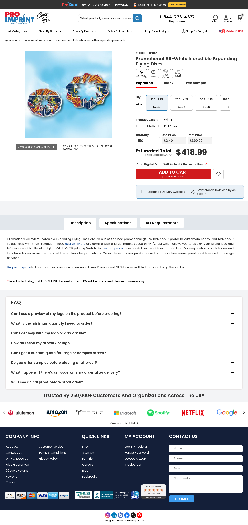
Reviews (11, 476)
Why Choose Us (17, 458)
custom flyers (75, 244)
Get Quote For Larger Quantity (34, 146)
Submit (181, 498)
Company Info (22, 436)
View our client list (122, 423)
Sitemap (88, 452)
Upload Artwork (135, 458)
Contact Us (14, 452)
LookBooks (89, 476)
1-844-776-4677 (84, 145)
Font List (87, 458)
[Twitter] (133, 515)
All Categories (17, 31)
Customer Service (51, 446)
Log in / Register (136, 446)
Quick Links (95, 436)
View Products (177, 4)
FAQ (85, 446)
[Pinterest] (139, 515)
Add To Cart (173, 173)
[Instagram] (108, 515)
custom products (115, 248)
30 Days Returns (17, 470)
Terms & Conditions (52, 452)
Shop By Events (83, 31)
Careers (87, 464)
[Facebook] (127, 515)
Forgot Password (137, 452)
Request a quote (19, 267)
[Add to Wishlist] (220, 171)
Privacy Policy (48, 458)
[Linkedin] (114, 515)
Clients (10, 482)
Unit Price (169, 135)
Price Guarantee (17, 464)
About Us (12, 446)
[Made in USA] (231, 31)
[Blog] (120, 515)
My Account (140, 436)
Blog (85, 470)
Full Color (170, 126)
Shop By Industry (155, 31)
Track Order (133, 464)
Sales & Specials (118, 31)
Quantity (142, 135)
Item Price (195, 135)
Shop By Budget (196, 31)
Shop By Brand (48, 31)
